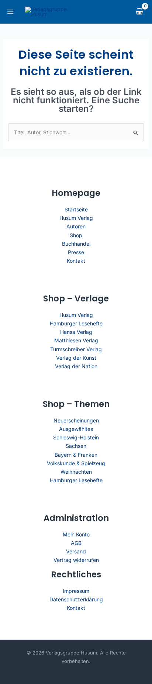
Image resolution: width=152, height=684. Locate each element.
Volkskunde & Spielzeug (76, 463)
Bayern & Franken (76, 455)
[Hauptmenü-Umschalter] (10, 11)
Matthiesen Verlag (76, 340)
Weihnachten (76, 472)
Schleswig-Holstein (76, 437)
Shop (76, 235)
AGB (76, 543)
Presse (76, 252)
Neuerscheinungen (76, 420)
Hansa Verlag (76, 332)
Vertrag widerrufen (76, 560)
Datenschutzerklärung (76, 599)
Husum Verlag (76, 218)
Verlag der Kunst (76, 358)
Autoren (76, 226)
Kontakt (76, 261)
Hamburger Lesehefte (76, 323)
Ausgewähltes (76, 429)
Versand (76, 551)
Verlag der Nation (76, 366)
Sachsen (76, 446)
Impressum (76, 591)
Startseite (76, 209)
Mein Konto (76, 534)
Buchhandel (76, 244)
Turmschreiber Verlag (76, 349)
